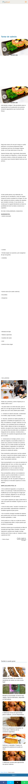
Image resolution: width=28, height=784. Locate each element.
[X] (17, 782)
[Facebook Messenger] (10, 782)
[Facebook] (3, 782)
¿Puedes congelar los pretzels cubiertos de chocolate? (21, 539)
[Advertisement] (14, 20)
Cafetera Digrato (5, 539)
